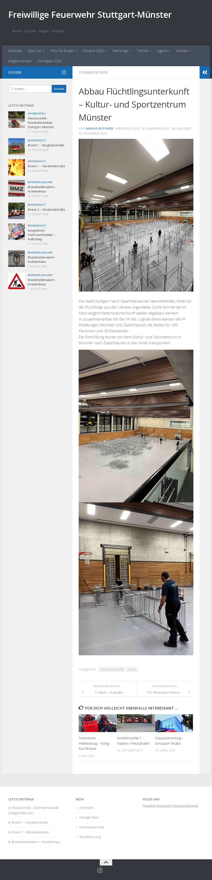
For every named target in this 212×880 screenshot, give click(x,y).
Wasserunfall (37, 113)
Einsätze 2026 (93, 50)
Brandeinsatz (37, 140)
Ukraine (132, 669)
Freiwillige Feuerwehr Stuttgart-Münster (90, 14)
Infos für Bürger (62, 50)
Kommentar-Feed (91, 827)
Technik (142, 50)
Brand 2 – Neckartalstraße (46, 209)
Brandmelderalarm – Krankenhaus (42, 189)
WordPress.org (90, 837)
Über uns (34, 50)
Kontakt (181, 50)
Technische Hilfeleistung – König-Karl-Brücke (94, 743)
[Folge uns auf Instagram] (63, 72)
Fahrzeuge (120, 50)
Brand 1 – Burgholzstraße (46, 145)
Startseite (15, 50)
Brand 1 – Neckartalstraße (46, 166)
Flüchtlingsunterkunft (112, 669)
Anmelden (86, 808)
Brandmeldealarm (40, 182)
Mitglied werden (19, 61)
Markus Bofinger (99, 128)
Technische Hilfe (93, 72)
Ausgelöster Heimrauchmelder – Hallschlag (42, 234)
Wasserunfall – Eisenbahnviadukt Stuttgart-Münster (41, 122)
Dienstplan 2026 (49, 61)
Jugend (162, 50)
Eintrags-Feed (89, 817)
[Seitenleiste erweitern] (205, 72)
